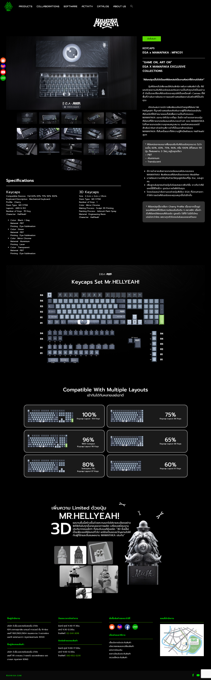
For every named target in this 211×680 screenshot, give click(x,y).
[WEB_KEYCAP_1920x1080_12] (94, 119)
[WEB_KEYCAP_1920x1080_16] (71, 135)
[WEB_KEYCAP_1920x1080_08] (71, 150)
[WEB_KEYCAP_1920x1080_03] (116, 135)
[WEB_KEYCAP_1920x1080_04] (27, 150)
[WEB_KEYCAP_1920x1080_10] (49, 119)
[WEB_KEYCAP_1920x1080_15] (27, 135)
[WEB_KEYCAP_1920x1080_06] (116, 119)
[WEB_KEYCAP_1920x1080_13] (116, 150)
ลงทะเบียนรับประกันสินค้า (120, 653)
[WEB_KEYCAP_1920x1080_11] (71, 119)
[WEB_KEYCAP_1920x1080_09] (94, 150)
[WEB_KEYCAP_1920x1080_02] (94, 135)
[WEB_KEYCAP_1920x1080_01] (27, 119)
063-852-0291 (73, 655)
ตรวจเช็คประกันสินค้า (118, 657)
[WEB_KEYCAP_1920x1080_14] (49, 135)
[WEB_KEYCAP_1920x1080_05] (71, 166)
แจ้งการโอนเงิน (115, 650)
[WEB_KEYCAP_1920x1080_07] (49, 150)
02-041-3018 (72, 633)
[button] (131, 6)
